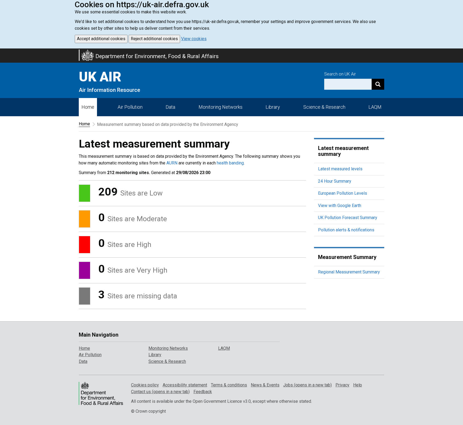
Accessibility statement (185, 385)
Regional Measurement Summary (349, 271)
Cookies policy (145, 385)
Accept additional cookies (101, 38)
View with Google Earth (339, 205)
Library (273, 107)
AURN (171, 163)
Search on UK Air (340, 74)
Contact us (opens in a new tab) (160, 391)
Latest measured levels (340, 168)
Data (170, 107)
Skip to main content (3, 52)
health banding (230, 163)
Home (87, 107)
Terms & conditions (229, 385)
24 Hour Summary (334, 181)
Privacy (342, 385)
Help (357, 385)
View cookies (194, 38)
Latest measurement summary (343, 151)
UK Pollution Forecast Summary (347, 217)
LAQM (375, 107)
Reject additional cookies (154, 38)
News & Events (265, 385)
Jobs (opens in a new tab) (307, 385)
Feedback (202, 391)
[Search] (378, 84)
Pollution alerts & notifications (346, 229)
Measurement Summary (347, 257)
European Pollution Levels (342, 193)
